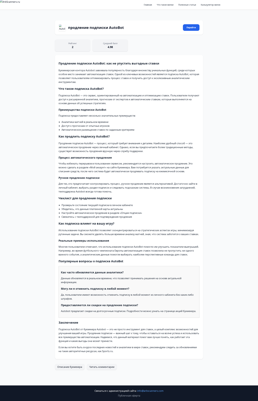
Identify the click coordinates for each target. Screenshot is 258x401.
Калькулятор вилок (210, 4)
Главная (148, 4)
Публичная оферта (129, 395)
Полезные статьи (187, 4)
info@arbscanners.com (150, 390)
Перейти (191, 27)
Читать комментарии (101, 367)
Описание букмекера (69, 367)
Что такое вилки (165, 4)
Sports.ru (107, 351)
